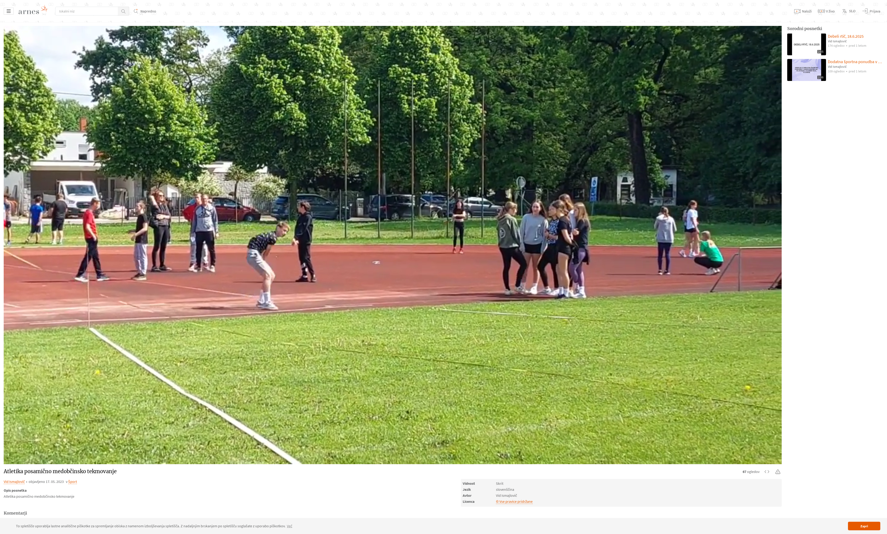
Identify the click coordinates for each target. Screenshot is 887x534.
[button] (123, 11)
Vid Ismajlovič (14, 481)
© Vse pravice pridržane (514, 501)
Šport (72, 481)
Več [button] (289, 526)
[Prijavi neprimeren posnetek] (778, 471)
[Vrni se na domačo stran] (35, 11)
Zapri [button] (864, 526)
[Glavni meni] (9, 11)
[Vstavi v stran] (767, 471)
